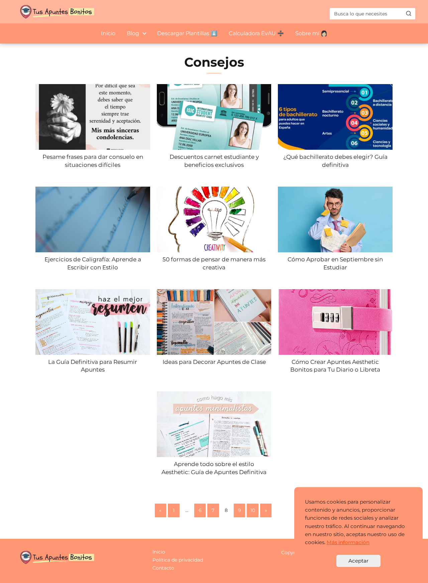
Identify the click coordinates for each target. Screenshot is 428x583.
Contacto (163, 568)
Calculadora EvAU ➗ (256, 33)
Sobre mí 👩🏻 (311, 33)
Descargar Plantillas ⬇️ (187, 33)
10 (252, 510)
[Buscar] (408, 13)
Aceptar (358, 561)
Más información (348, 542)
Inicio (108, 33)
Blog (133, 33)
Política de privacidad (177, 560)
